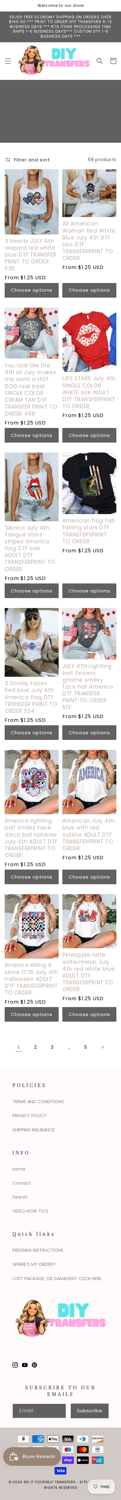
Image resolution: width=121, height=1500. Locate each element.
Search (20, 1197)
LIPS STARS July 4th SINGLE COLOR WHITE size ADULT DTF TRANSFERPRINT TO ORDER (89, 392)
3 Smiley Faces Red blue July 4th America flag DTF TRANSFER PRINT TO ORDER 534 (31, 697)
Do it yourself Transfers (50, 1481)
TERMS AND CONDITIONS (38, 1101)
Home (18, 1169)
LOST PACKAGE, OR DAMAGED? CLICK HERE (56, 1278)
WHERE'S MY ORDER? (33, 1264)
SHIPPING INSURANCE (33, 1130)
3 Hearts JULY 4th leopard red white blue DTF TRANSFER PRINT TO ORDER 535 (30, 255)
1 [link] (19, 1047)
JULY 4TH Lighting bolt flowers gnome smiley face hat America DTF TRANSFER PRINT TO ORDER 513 (87, 687)
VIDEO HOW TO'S (30, 1211)
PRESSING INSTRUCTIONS (37, 1250)
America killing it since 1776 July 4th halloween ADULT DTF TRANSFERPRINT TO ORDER (31, 979)
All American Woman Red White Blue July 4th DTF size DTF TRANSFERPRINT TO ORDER (88, 241)
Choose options (31, 290)
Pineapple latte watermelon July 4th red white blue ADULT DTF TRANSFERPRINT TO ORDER (88, 972)
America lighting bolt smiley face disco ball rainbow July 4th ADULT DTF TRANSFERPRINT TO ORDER (31, 838)
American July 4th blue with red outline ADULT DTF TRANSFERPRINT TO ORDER (88, 834)
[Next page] (102, 1047)
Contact (21, 1183)
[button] (8, 61)
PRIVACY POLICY (29, 1115)
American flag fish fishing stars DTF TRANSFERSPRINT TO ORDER (88, 531)
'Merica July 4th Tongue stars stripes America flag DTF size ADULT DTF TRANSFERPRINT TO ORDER (30, 548)
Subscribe (89, 1410)
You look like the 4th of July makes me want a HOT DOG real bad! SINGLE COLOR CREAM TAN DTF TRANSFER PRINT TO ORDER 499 (31, 389)
